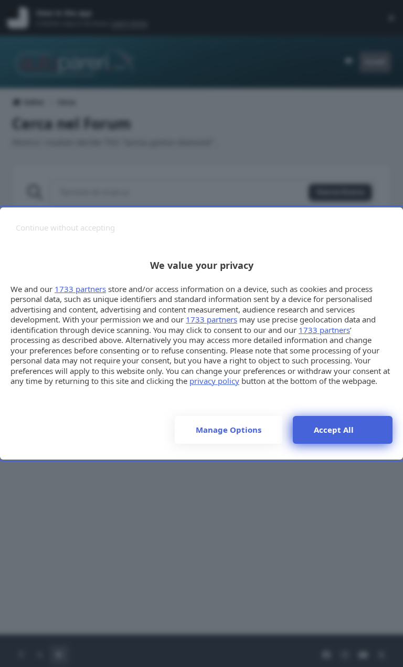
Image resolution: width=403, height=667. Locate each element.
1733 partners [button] (80, 289)
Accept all (334, 429)
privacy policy (214, 381)
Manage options (228, 429)
